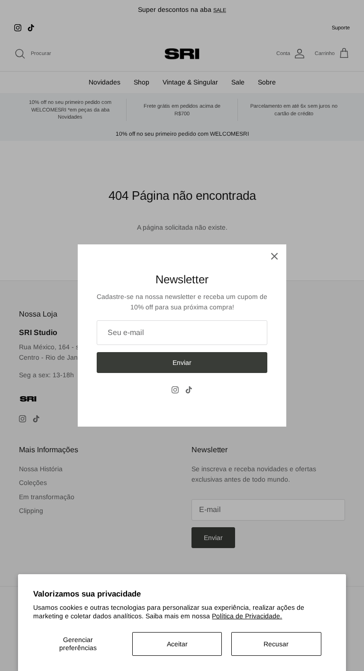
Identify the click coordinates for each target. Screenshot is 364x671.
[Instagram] (175, 389)
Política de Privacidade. (247, 616)
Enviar (182, 362)
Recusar (276, 644)
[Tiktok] (188, 389)
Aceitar (177, 644)
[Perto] (274, 256)
